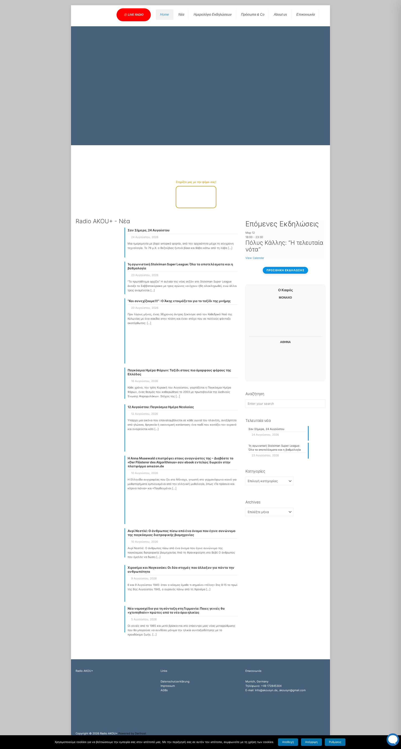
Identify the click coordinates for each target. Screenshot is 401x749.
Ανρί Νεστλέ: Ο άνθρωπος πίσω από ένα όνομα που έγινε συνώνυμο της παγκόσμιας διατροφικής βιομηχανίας (181, 533)
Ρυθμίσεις (335, 742)
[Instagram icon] (319, 733)
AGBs (164, 690)
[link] (285, 186)
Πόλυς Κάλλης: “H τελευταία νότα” (284, 246)
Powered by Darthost (132, 733)
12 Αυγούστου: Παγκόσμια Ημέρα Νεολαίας (161, 407)
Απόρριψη (311, 742)
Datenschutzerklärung (175, 681)
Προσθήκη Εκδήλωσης (285, 270)
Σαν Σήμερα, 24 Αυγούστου (149, 230)
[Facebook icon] (310, 733)
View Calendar (254, 258)
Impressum (168, 685)
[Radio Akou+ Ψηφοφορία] (196, 207)
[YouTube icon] (315, 733)
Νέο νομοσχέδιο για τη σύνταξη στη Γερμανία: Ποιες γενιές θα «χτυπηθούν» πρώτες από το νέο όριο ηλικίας (176, 610)
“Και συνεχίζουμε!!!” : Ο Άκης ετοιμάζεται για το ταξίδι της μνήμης (179, 301)
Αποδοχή (288, 742)
